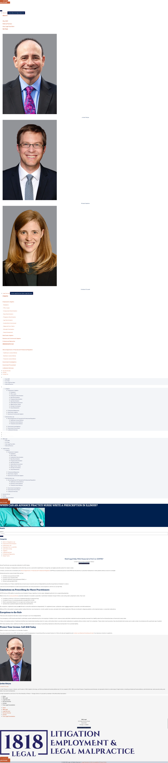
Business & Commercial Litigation (15, 414)
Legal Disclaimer (86, 762)
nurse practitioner (14, 595)
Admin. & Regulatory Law (9, 542)
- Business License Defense (9, 356)
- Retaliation (6, 305)
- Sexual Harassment (8, 332)
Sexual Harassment (14, 407)
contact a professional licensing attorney (83, 633)
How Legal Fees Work (8, 26)
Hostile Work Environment (16, 402)
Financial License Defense (16, 423)
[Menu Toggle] (1, 10)
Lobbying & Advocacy (8, 368)
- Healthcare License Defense (10, 352)
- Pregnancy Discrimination (9, 317)
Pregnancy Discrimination (16, 399)
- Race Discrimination (8, 314)
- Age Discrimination (8, 320)
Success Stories (6, 432)
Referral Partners (7, 23)
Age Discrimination (14, 400)
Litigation (5, 296)
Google (6, 686)
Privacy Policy (103, 762)
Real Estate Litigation (8, 335)
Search (1, 531)
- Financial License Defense (9, 359)
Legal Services (6, 387)
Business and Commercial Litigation (12, 338)
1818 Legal (5, 377)
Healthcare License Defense (16, 420)
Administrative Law (8, 344)
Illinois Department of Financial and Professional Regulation (18, 349)
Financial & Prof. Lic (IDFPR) (9, 547)
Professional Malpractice (9, 341)
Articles (4, 434)
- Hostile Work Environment (9, 323)
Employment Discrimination (16, 395)
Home (4, 696)
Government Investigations (9, 362)
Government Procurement (9, 365)
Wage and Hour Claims (15, 404)
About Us (5, 15)
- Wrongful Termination (8, 329)
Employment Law (7, 545)
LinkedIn (2, 686)
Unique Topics (6, 555)
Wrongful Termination (15, 406)
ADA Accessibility (94, 762)
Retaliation (13, 392)
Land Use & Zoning (7, 549)
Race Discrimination (15, 397)
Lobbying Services (7, 552)
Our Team (5, 29)
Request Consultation (84, 563)
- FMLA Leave (6, 308)
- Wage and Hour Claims (8, 326)
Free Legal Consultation (8, 436)
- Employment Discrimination (10, 311)
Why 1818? (5, 21)
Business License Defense (16, 422)
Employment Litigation (8, 301)
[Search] (1, 536)
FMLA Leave (13, 394)
